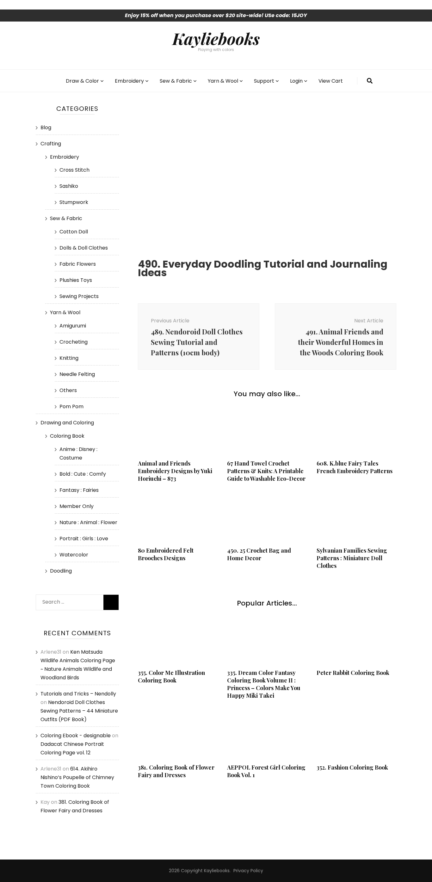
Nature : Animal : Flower (88, 522)
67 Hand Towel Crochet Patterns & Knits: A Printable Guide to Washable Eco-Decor (266, 471)
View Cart (330, 81)
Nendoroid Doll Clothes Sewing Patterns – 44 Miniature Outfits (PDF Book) (79, 711)
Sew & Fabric (176, 81)
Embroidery (129, 81)
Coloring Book (67, 436)
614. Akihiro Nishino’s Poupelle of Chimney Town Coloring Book (77, 777)
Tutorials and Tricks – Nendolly (78, 693)
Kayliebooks (216, 38)
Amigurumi (72, 325)
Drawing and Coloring (67, 422)
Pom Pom (71, 406)
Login (296, 81)
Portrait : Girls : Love (83, 538)
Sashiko (68, 186)
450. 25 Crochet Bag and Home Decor (259, 554)
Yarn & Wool (223, 81)
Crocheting (73, 342)
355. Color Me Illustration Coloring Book (171, 676)
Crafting (50, 143)
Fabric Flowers (77, 264)
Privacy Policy (248, 870)
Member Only (76, 506)
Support (264, 81)
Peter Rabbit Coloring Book (353, 672)
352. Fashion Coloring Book (352, 767)
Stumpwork (73, 202)
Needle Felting (77, 374)
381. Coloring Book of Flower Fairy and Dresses (176, 771)
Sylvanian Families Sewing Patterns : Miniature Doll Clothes (352, 558)
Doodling (61, 570)
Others (68, 390)
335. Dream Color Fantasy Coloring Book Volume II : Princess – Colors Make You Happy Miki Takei (263, 684)
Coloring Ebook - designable (75, 735)
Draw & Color (82, 81)
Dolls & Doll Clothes (83, 247)
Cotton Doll (73, 231)
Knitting (68, 358)
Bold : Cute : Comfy (82, 474)
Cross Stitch (74, 170)
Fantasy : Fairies (79, 490)
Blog (45, 127)
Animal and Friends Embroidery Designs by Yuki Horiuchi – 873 (175, 471)
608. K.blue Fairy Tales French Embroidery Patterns (354, 467)
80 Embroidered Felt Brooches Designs (166, 554)
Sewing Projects (79, 296)
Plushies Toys (75, 280)
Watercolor (73, 554)
